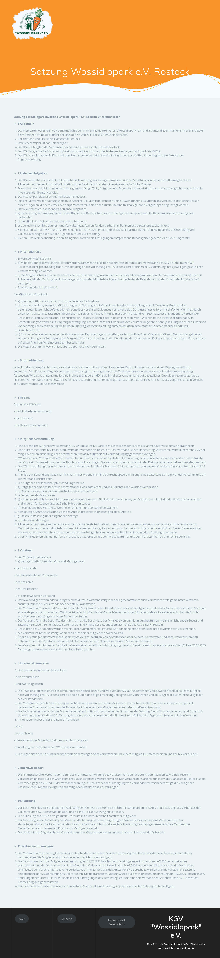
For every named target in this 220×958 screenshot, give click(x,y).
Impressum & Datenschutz (116, 922)
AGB (22, 919)
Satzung (66, 919)
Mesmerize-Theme (181, 948)
